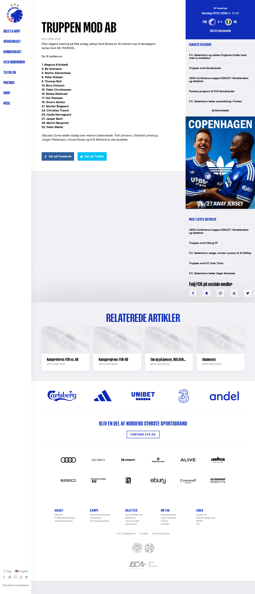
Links (199, 510)
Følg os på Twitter (26, 577)
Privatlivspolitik (160, 533)
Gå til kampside (220, 30)
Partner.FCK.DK (143, 434)
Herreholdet (12, 41)
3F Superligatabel (99, 521)
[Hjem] (14, 14)
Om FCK (165, 510)
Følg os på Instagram (15, 577)
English (23, 571)
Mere (6, 103)
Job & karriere (168, 518)
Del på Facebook (60, 156)
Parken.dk (201, 515)
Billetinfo (130, 518)
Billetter (131, 510)
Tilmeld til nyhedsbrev (15, 585)
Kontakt (165, 524)
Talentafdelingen (64, 521)
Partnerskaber (168, 515)
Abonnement (132, 521)
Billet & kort (11, 31)
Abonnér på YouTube (20, 577)
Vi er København (14, 62)
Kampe (94, 510)
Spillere (59, 515)
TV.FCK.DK (9, 72)
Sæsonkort (131, 524)
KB (197, 524)
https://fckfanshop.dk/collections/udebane (218, 118)
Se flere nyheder (220, 110)
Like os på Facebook (4, 577)
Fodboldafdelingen (65, 518)
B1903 (199, 521)
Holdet (59, 510)
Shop (6, 92)
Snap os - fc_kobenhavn (9, 577)
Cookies (143, 533)
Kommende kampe (100, 515)
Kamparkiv (95, 518)
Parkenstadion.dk (205, 518)
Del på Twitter (94, 156)
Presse (164, 521)
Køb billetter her (134, 515)
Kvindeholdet (12, 51)
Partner (9, 82)
